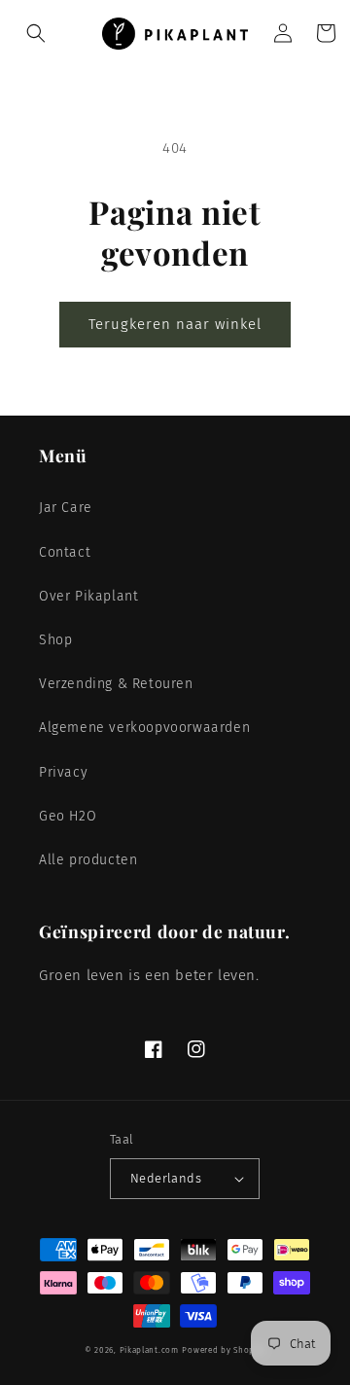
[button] (36, 33)
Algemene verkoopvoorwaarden (144, 727)
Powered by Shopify (223, 1350)
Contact (64, 552)
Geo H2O (67, 816)
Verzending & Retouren (116, 683)
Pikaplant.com (149, 1350)
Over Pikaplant (88, 596)
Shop (55, 640)
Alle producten (88, 860)
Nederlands (165, 1178)
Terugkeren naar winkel (175, 324)
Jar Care (65, 507)
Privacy (63, 772)
